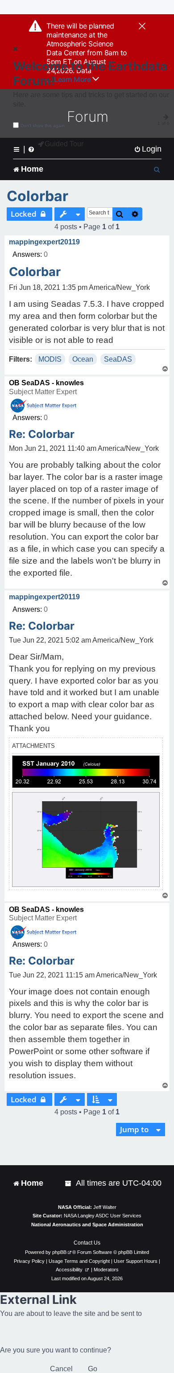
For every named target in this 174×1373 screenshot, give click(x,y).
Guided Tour (64, 144)
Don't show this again (43, 125)
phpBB (59, 1252)
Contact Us (87, 1243)
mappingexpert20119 (44, 242)
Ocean (82, 359)
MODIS (50, 359)
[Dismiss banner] (142, 26)
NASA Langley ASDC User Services (102, 1215)
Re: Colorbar (42, 434)
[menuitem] (148, 149)
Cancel (61, 1369)
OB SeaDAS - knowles (46, 383)
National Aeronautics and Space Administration (87, 1224)
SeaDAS (118, 359)
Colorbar (37, 196)
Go (92, 1369)
